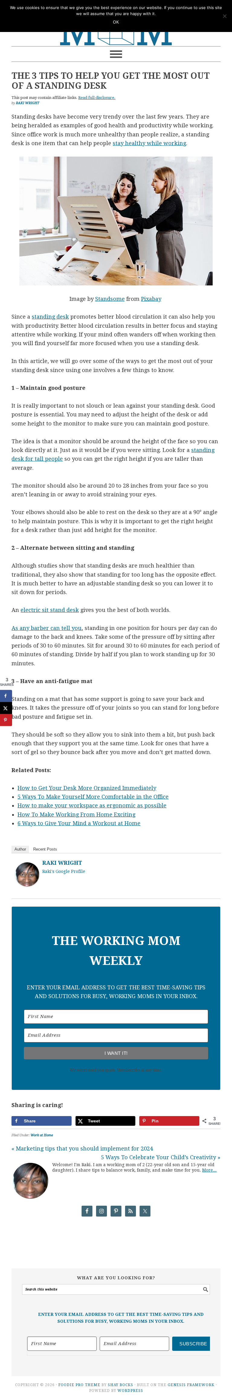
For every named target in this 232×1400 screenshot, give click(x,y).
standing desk (50, 316)
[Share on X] (6, 708)
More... (209, 1170)
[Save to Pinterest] (6, 720)
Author (20, 849)
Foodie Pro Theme (79, 1385)
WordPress (130, 1391)
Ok (116, 22)
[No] (224, 16)
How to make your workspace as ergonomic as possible (92, 805)
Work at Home (42, 1135)
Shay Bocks (120, 1385)
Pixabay (151, 299)
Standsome (110, 299)
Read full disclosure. (96, 97)
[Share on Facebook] (6, 696)
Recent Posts (45, 849)
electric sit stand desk (50, 610)
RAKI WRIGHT (62, 863)
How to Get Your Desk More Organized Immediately (87, 788)
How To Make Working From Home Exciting (76, 814)
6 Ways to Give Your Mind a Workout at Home (79, 823)
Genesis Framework (191, 1385)
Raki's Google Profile (63, 871)
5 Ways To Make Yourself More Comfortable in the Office (93, 797)
